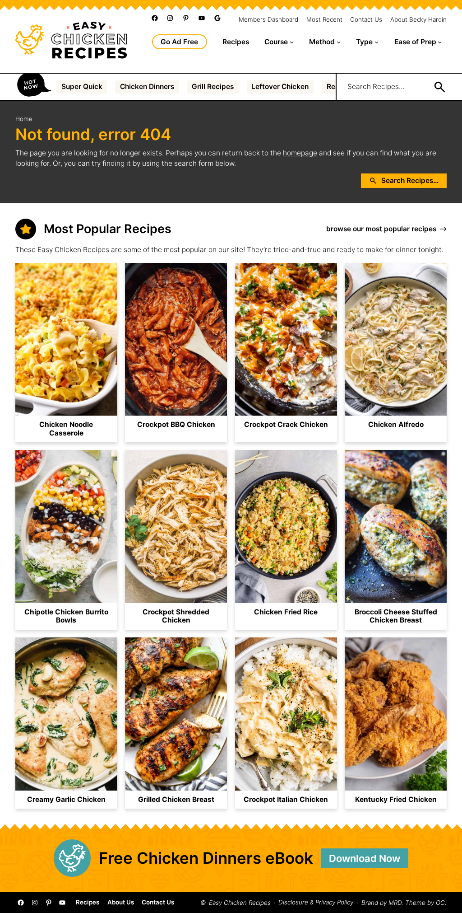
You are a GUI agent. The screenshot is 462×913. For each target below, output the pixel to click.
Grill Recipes (213, 86)
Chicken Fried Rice (286, 612)
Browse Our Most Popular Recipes (381, 228)
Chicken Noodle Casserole (66, 429)
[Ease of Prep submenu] (440, 42)
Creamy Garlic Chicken (66, 800)
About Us (120, 902)
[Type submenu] (376, 42)
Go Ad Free (179, 41)
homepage (300, 153)
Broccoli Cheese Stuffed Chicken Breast (396, 616)
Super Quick (81, 86)
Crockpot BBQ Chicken (176, 425)
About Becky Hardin (418, 20)
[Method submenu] (339, 42)
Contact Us (366, 20)
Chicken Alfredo (396, 425)
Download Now (364, 858)
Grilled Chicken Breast (176, 800)
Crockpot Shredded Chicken (176, 616)
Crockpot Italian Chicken (286, 800)
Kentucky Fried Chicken (396, 800)
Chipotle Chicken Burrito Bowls (66, 616)
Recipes (87, 902)
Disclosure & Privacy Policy (315, 902)
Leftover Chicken (280, 86)
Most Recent (324, 20)
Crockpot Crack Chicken (286, 425)
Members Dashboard (268, 20)
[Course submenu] (292, 42)
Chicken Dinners (147, 86)
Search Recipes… (376, 86)
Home (23, 118)
